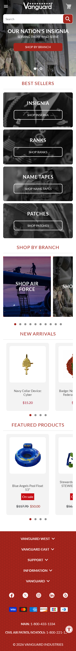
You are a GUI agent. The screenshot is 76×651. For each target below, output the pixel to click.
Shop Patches (38, 225)
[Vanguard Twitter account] (25, 595)
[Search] (68, 18)
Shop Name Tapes (38, 189)
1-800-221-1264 (58, 632)
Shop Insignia (38, 115)
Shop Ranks (38, 152)
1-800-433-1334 (42, 624)
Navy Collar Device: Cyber (28, 392)
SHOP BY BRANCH (38, 47)
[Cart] (68, 6)
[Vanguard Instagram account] (38, 595)
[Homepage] (38, 6)
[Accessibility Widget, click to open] (69, 629)
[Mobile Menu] (5, 6)
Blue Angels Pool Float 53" (27, 487)
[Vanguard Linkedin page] (51, 595)
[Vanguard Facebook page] (11, 595)
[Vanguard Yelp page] (65, 595)
